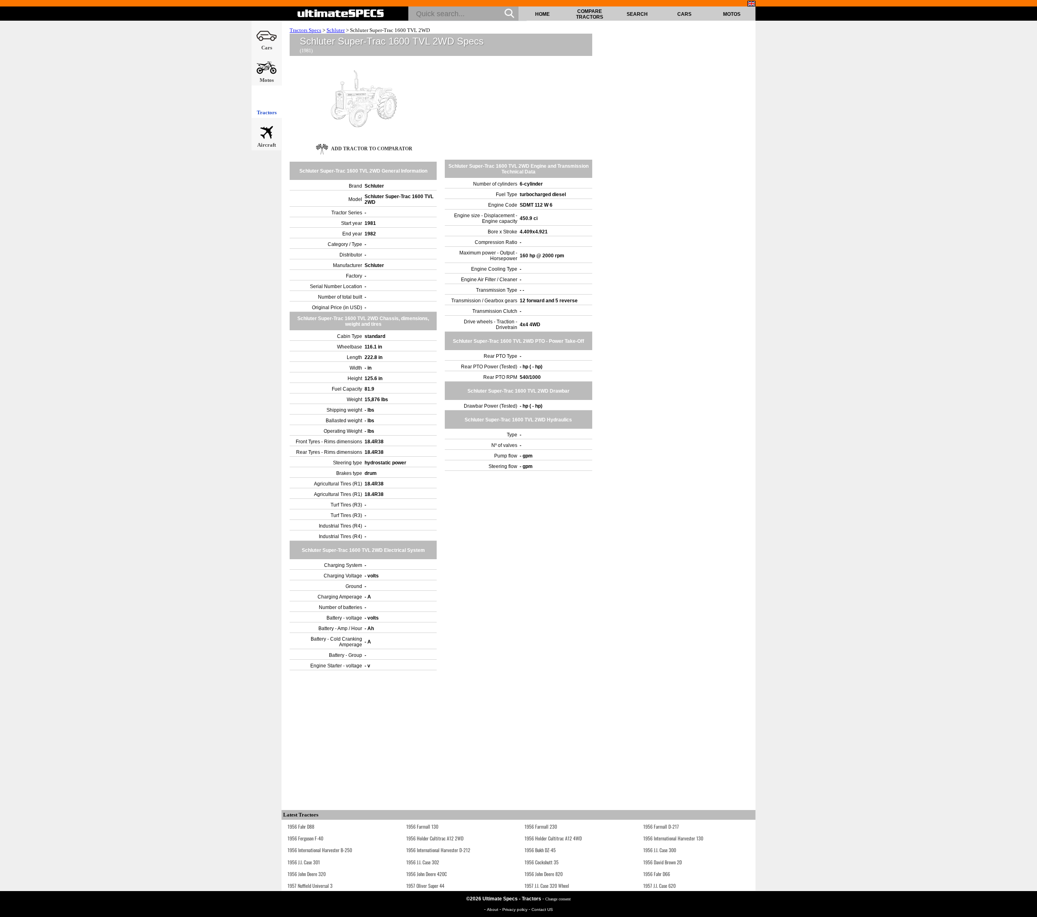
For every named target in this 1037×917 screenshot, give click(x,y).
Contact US (542, 909)
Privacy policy (515, 909)
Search (637, 14)
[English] (751, 3)
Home (542, 14)
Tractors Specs (305, 30)
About (493, 909)
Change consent (558, 899)
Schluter (335, 30)
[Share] (1028, 239)
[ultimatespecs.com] (341, 13)
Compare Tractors (589, 14)
